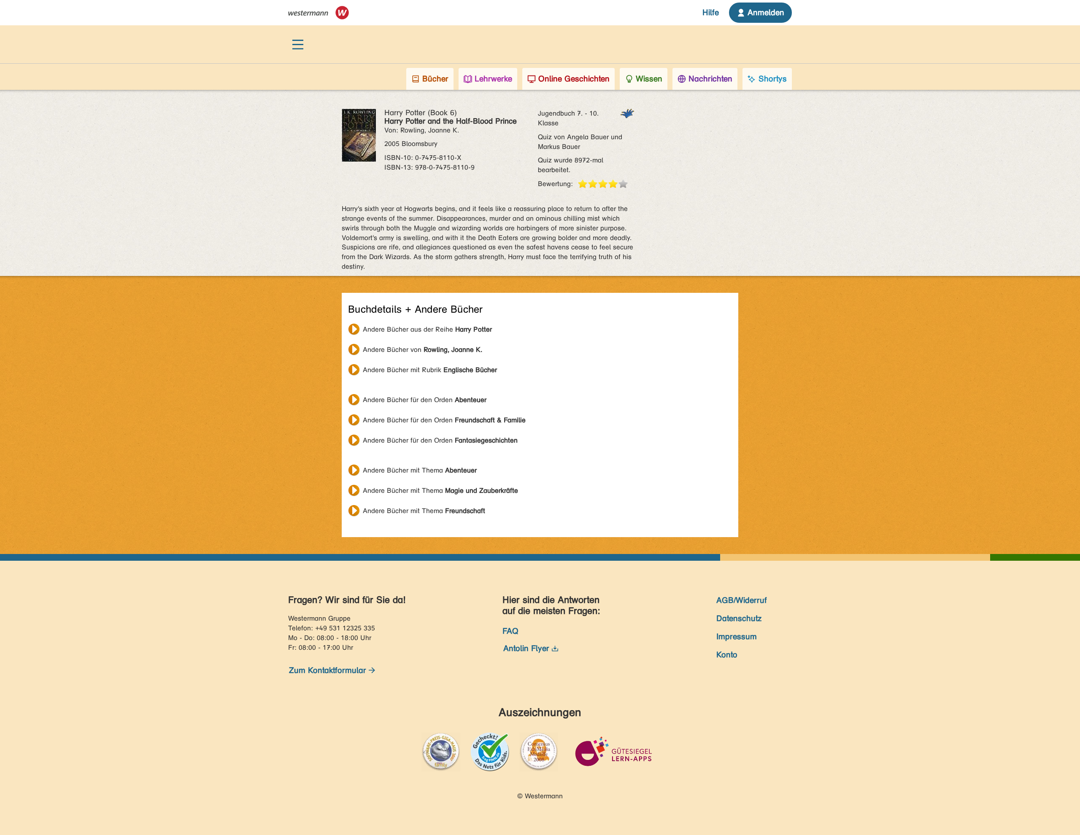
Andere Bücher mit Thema (420, 470)
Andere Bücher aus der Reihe (427, 329)
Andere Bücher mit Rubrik (430, 370)
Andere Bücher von (422, 350)
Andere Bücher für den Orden (424, 400)
